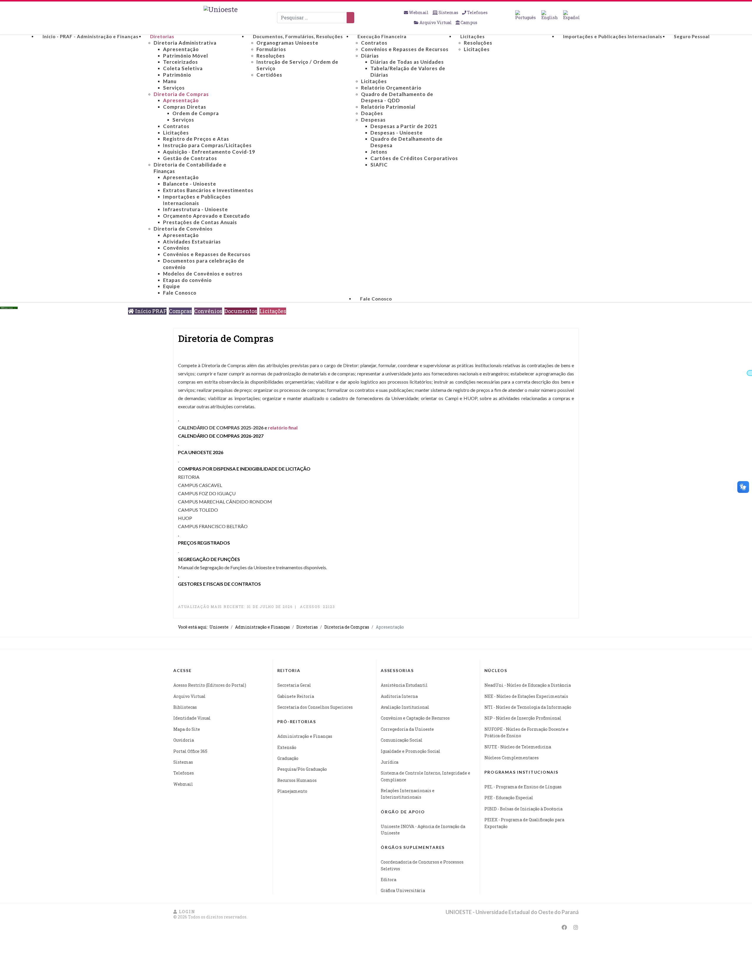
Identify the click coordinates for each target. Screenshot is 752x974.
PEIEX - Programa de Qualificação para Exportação (524, 823)
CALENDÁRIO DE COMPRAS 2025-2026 (220, 427)
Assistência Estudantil (404, 685)
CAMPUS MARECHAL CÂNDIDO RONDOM (225, 501)
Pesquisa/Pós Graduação (302, 769)
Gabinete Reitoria (295, 696)
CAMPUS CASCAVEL (200, 485)
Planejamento (292, 791)
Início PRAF (150, 311)
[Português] (525, 15)
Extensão (286, 747)
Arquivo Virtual (436, 22)
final (293, 427)
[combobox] (312, 17)
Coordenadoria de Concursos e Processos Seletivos (422, 865)
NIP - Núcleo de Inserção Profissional (522, 718)
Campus (468, 22)
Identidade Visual (192, 718)
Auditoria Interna (399, 696)
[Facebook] (564, 927)
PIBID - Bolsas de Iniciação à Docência (523, 809)
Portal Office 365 (190, 751)
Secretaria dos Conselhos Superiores (315, 707)
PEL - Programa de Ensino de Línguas (523, 787)
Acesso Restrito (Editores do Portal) (209, 685)
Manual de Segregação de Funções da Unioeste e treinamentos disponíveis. (252, 567)
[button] (184, 911)
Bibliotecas (185, 707)
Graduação (287, 758)
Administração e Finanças (304, 736)
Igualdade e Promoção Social (410, 751)
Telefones (477, 12)
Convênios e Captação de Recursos (415, 718)
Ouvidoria (183, 740)
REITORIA (188, 477)
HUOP (185, 518)
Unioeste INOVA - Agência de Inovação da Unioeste (423, 830)
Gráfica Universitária (403, 890)
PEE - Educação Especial (508, 797)
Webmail (418, 12)
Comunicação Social (401, 740)
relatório (278, 427)
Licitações (272, 311)
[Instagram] (575, 927)
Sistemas (448, 12)
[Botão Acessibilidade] (749, 373)
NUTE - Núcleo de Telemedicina (517, 747)
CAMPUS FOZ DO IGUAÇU (207, 493)
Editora (388, 879)
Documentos (240, 311)
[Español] (571, 15)
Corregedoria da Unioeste (407, 729)
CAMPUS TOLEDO (198, 510)
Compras (180, 311)
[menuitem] (90, 36)
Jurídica (389, 762)
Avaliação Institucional (405, 707)
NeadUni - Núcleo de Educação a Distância (527, 685)
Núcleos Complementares (511, 757)
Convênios (208, 311)
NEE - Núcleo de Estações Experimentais (526, 696)
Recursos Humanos (297, 780)
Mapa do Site (186, 729)
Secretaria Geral (294, 685)
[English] (549, 15)
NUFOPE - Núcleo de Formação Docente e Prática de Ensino (526, 732)
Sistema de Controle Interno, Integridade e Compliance (425, 776)
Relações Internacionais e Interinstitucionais (407, 794)
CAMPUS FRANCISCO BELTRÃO (213, 526)
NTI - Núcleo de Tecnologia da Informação (527, 707)
